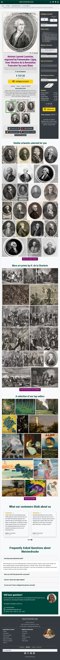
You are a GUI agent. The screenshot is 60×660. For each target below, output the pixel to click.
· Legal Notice (6, 633)
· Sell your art (24, 633)
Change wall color (13, 132)
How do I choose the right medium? (14, 580)
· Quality (23, 635)
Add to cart (50, 109)
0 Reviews (23, 135)
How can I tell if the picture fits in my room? (17, 574)
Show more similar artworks (30, 259)
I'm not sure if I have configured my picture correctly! (19, 585)
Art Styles (8, 6)
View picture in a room (28, 132)
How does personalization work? (13, 558)
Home (3, 6)
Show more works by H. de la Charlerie (30, 389)
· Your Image (24, 631)
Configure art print (22, 81)
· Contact (4, 631)
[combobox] (49, 25)
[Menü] (1, 2)
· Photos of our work (26, 637)
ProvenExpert (12, 533)
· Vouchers (24, 639)
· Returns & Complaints (7, 640)
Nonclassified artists (16, 6)
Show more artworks (30, 498)
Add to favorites (27, 128)
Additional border (44, 23)
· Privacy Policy (6, 637)
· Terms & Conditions (7, 635)
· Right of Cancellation (7, 639)
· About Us (5, 642)
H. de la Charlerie (26, 6)
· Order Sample (25, 640)
